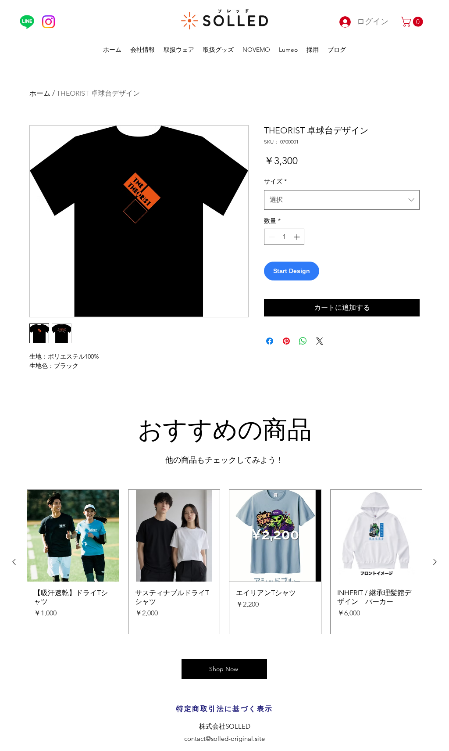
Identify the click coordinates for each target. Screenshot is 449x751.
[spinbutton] (284, 236)
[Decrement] (270, 236)
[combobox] (342, 199)
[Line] (27, 21)
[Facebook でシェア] (269, 341)
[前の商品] (14, 562)
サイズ (275, 181)
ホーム (39, 93)
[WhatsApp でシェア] (303, 341)
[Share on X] (319, 341)
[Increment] (297, 236)
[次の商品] (435, 562)
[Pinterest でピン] (286, 341)
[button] (413, 22)
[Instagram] (48, 21)
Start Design (291, 270)
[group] (224, 562)
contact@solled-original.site (224, 738)
